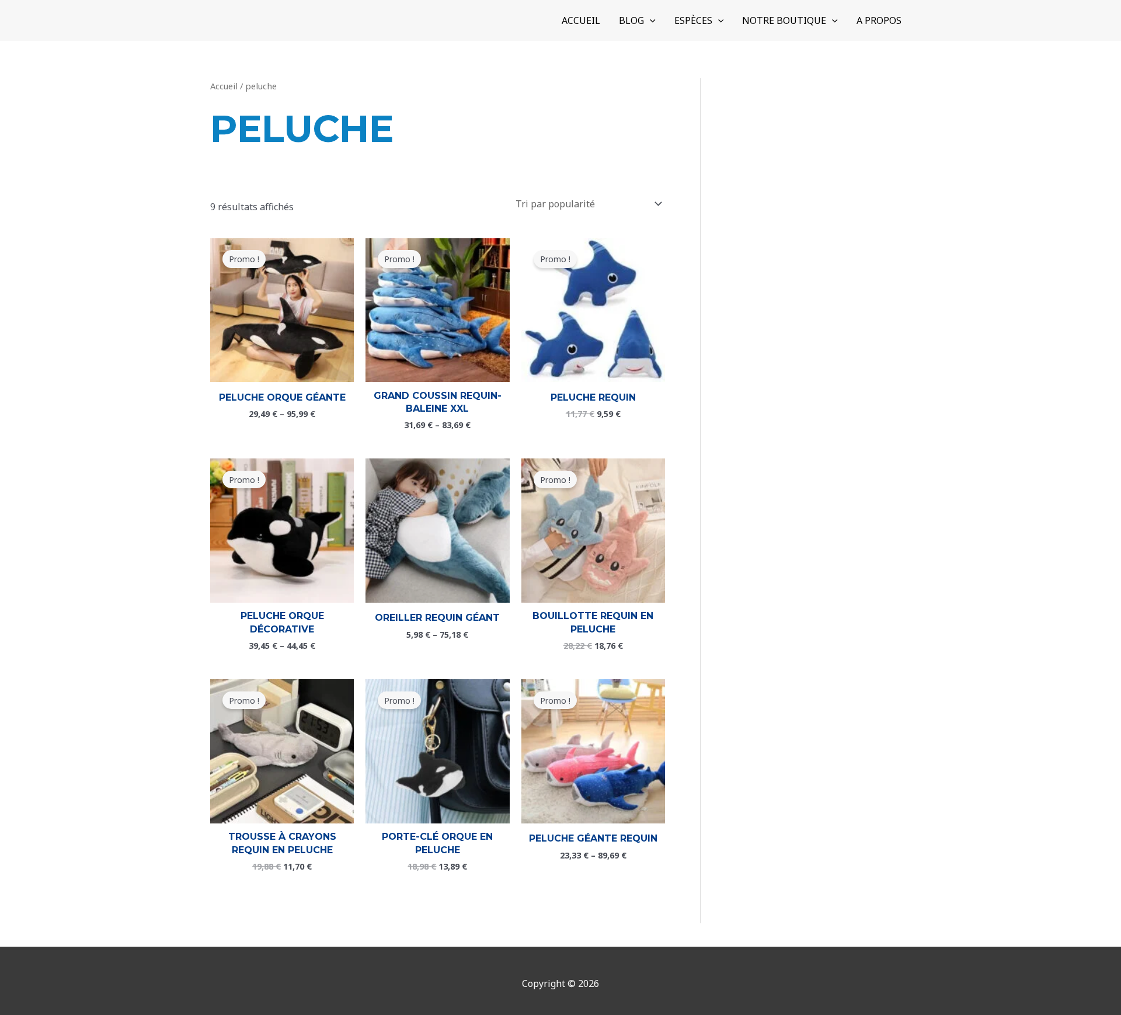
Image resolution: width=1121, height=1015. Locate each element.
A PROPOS (879, 20)
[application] (650, 20)
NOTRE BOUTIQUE (784, 20)
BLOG (631, 20)
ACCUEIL (581, 20)
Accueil (224, 86)
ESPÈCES (693, 20)
